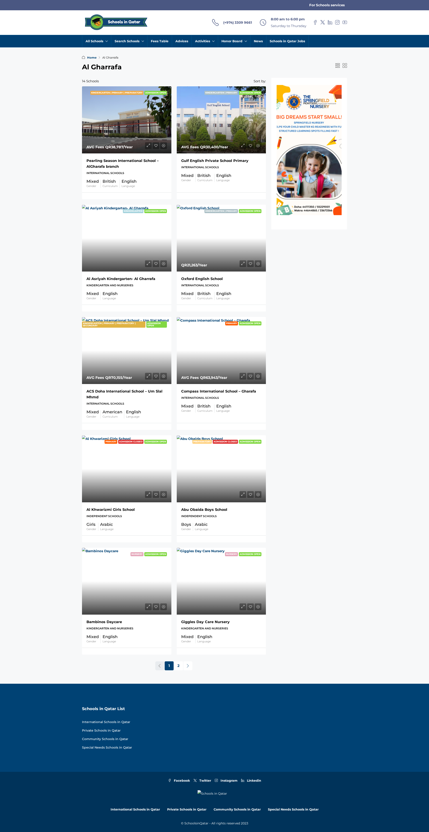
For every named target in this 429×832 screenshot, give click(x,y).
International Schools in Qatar (106, 722)
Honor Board (231, 41)
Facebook (181, 781)
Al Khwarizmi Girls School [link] (110, 509)
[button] (337, 65)
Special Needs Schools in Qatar (107, 747)
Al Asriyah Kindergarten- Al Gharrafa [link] (120, 279)
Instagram (229, 781)
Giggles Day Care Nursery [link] (205, 622)
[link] (126, 119)
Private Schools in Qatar (101, 730)
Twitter (204, 781)
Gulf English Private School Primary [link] (214, 161)
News (258, 41)
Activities (202, 41)
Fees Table (159, 41)
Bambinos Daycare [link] (104, 622)
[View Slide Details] (309, 150)
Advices (181, 41)
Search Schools (127, 41)
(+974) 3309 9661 (237, 22)
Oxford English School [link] (202, 279)
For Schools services (327, 5)
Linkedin (253, 781)
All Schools (94, 41)
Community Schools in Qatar (105, 739)
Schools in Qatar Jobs (287, 41)
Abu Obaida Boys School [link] (204, 509)
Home (92, 57)
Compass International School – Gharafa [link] (218, 391)
